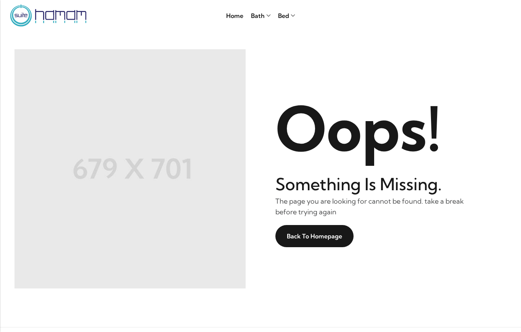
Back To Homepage (314, 236)
